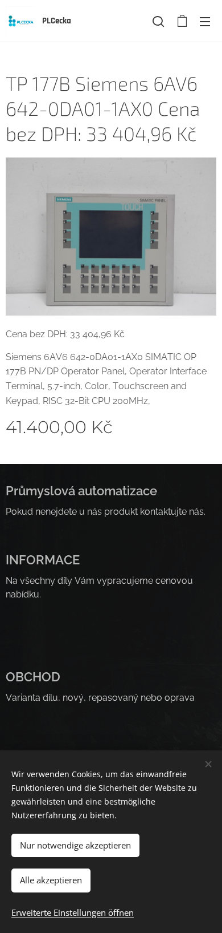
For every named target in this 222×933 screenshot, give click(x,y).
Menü (205, 21)
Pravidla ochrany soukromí (62, 642)
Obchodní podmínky (48, 628)
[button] (158, 21)
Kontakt (22, 725)
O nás (18, 711)
